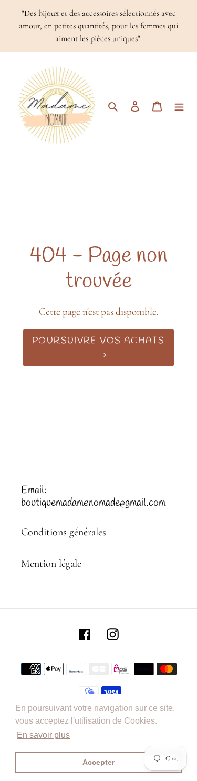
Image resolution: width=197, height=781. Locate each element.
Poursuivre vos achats (98, 341)
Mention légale (51, 563)
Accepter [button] (98, 762)
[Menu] (179, 105)
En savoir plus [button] (43, 734)
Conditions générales (63, 532)
